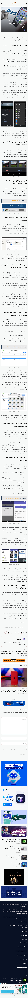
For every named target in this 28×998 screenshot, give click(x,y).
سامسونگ (17, 17)
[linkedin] (9, 632)
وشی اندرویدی (7, 37)
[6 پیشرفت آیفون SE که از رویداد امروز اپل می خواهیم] (14, 677)
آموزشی (21, 17)
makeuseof (22, 623)
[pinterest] (15, 632)
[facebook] (21, 632)
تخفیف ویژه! (7, 991)
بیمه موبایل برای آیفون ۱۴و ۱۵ (21, 951)
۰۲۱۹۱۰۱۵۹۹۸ (24, 939)
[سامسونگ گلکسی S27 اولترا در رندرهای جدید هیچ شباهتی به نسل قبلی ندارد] (24, 857)
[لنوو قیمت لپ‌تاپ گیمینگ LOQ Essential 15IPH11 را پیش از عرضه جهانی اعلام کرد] (24, 864)
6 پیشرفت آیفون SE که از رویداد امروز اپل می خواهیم (14, 691)
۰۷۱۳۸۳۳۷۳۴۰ (24, 935)
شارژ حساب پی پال (23, 943)
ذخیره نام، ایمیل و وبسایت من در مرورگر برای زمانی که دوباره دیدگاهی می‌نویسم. (14, 749)
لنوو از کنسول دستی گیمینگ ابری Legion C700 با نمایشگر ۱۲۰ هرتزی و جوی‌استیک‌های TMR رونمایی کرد (11, 848)
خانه (24, 17)
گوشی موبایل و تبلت (23, 688)
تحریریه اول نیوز (24, 693)
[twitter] (18, 632)
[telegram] (12, 632)
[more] (3, 632)
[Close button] (27, 983)
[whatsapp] (5, 632)
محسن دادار (21, 30)
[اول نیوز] (14, 3)
